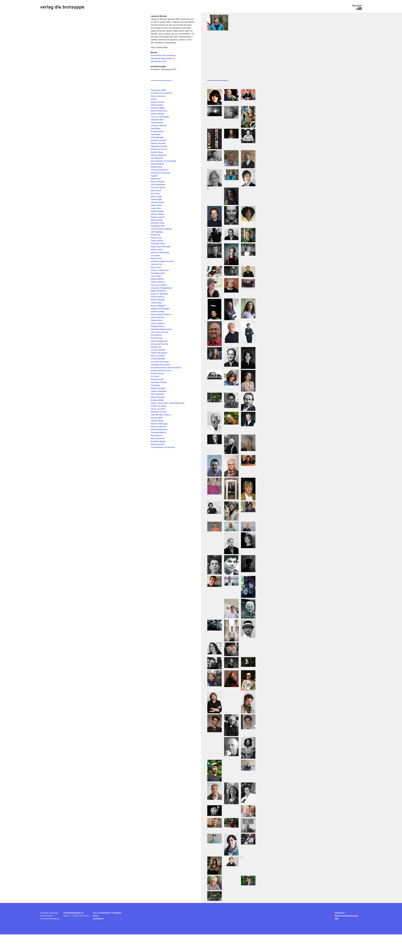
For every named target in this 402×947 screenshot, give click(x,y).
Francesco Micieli (159, 285)
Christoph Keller (158, 243)
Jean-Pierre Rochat (159, 332)
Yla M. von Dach (158, 409)
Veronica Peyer (157, 311)
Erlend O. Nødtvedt (159, 293)
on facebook (104, 912)
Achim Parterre (157, 296)
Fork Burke (156, 134)
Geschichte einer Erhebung (163, 55)
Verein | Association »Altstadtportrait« (168, 403)
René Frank (156, 190)
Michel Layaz (156, 249)
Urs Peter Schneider (160, 361)
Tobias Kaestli (157, 240)
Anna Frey (155, 193)
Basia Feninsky (157, 181)
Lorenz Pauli (156, 302)
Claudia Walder (157, 420)
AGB (336, 918)
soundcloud (98, 918)
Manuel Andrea (157, 102)
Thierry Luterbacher (160, 270)
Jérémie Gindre (157, 202)
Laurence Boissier (159, 125)
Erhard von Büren (158, 406)
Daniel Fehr (156, 178)
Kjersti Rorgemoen (159, 341)
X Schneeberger (158, 358)
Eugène (154, 175)
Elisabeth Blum (157, 119)
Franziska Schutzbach (161, 364)
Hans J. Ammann (158, 96)
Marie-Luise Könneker (161, 246)
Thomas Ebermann (159, 169)
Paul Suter (155, 385)
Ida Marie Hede (157, 223)
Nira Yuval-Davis (158, 438)
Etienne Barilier (157, 113)
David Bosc (156, 128)
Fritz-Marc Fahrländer (160, 172)
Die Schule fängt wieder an (163, 58)
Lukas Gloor (156, 208)
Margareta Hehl (157, 226)
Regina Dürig (156, 167)
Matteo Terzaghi (158, 388)
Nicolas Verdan (157, 400)
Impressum (340, 912)
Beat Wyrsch (156, 435)
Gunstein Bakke (158, 108)
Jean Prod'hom (157, 317)
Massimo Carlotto (159, 140)
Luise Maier (156, 276)
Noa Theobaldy (157, 394)
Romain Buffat (157, 131)
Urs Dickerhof (157, 158)
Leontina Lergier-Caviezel (162, 261)
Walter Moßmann (158, 291)
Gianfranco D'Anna (159, 149)
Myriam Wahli (157, 417)
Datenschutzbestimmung (346, 915)
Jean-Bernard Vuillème (161, 414)
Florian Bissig (157, 122)
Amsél (153, 99)
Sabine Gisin (156, 205)
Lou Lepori (155, 255)
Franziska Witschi (158, 432)
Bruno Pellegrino (158, 305)
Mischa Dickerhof (158, 155)
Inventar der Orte (158, 61)
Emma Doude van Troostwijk (163, 161)
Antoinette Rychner (159, 344)
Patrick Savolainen (159, 352)
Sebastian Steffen (159, 382)
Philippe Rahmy (158, 326)
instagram (116, 912)
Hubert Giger (156, 199)
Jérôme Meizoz (158, 282)
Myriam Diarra (157, 152)
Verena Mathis (157, 279)
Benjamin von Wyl (159, 411)
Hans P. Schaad (158, 355)
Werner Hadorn (157, 214)
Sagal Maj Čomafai (159, 146)
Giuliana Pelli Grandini (160, 308)
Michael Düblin (157, 164)
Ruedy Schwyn (157, 373)
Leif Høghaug (157, 232)
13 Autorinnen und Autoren (163, 447)
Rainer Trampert (158, 397)
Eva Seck (155, 376)
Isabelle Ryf (156, 347)
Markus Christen (158, 143)
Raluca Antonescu (159, 110)
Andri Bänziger (157, 137)
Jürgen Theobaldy (159, 391)
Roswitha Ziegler (158, 441)
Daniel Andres (157, 105)
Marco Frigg (156, 196)
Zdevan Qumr (157, 320)
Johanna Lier (156, 264)
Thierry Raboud (158, 323)
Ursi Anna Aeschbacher (161, 93)
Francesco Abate (158, 90)
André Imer (156, 234)
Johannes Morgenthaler (161, 288)
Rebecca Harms (158, 217)
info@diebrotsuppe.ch (73, 912)
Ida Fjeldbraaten (158, 184)
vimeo (95, 915)
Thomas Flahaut (158, 187)
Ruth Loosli (156, 267)
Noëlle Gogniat (157, 211)
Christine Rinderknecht (161, 329)
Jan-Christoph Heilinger (161, 229)
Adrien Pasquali (158, 299)
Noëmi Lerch (156, 258)
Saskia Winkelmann (159, 429)
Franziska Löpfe (158, 273)
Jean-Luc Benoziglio (160, 116)
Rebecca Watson (158, 426)
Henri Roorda (156, 338)
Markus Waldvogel (159, 423)
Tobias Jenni (156, 237)
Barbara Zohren (157, 444)
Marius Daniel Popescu (161, 314)
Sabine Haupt (157, 220)
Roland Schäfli (157, 379)
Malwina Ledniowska (160, 252)
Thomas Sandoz (158, 350)
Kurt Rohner (156, 335)
